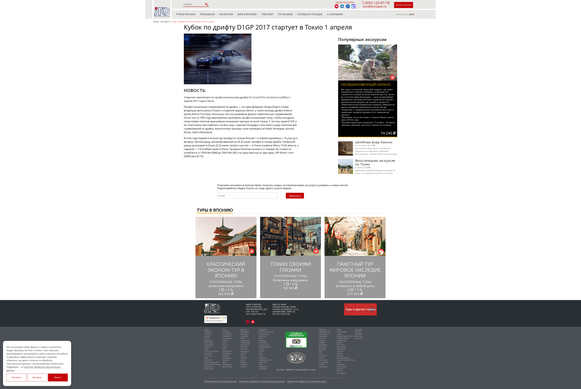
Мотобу (244, 347)
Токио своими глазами (290, 267)
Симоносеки (324, 332)
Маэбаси (245, 334)
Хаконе (340, 351)
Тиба (320, 351)
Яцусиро (359, 338)
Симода (322, 329)
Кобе (224, 342)
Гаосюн (208, 347)
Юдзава (358, 329)
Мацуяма (245, 332)
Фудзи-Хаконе (343, 338)
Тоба (320, 353)
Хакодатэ (341, 349)
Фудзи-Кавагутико (345, 336)
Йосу (224, 329)
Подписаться (295, 196)
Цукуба (340, 369)
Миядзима (245, 342)
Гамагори (208, 345)
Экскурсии (226, 14)
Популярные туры (226, 282)
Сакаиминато (265, 360)
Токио (321, 358)
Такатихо (322, 347)
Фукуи (339, 342)
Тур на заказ (285, 14)
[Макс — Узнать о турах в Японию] (353, 6)
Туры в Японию (185, 14)
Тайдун (321, 342)
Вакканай (208, 342)
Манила (226, 360)
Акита (206, 329)
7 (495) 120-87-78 (376, 3)
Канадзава (227, 338)
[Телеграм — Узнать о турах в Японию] (342, 6)
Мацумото (227, 364)
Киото (225, 340)
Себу (261, 364)
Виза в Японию (247, 14)
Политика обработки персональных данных (262, 381)
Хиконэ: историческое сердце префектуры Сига (345, 359)
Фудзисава (341, 340)
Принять (58, 377)
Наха (243, 360)
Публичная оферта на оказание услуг (306, 381)
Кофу (224, 347)
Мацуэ (243, 329)
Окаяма (262, 340)
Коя (224, 349)
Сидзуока (263, 367)
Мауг (224, 362)
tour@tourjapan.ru (374, 6)
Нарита (244, 358)
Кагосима (227, 334)
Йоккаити (208, 367)
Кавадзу (226, 332)
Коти (224, 345)
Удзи (339, 329)
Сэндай (321, 340)
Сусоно (322, 338)
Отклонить (16, 377)
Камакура (226, 336)
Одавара (262, 329)
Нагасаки (245, 351)
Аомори (208, 332)
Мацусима (227, 367)
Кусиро (225, 356)
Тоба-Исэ (322, 356)
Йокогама (209, 369)
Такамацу (322, 345)
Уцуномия (341, 332)
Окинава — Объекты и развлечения (264, 344)
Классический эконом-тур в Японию (226, 270)
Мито (243, 338)
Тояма (321, 364)
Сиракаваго (323, 334)
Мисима (244, 336)
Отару (261, 351)
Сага (261, 356)
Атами (207, 336)
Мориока (245, 345)
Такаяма (322, 349)
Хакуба (340, 353)
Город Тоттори (211, 351)
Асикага (208, 334)
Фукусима (341, 347)
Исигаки (208, 360)
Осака (261, 349)
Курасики (226, 353)
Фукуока (341, 345)
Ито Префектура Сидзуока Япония (212, 363)
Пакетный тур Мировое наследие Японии (355, 270)
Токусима (323, 360)
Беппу (207, 338)
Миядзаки (245, 340)
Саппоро (263, 362)
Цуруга (340, 371)
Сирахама (322, 336)
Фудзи (339, 334)
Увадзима (323, 367)
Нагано (244, 349)
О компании (335, 14)
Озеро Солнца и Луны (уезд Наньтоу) (266, 334)
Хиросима (341, 367)
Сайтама (262, 358)
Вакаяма (208, 340)
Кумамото (227, 351)
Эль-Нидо (341, 373)
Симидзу (263, 369)
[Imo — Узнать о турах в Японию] (348, 6)
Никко (243, 367)
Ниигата (244, 364)
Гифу (206, 349)
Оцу (260, 353)
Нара (243, 356)
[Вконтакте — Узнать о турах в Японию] (337, 6)
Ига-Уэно (208, 356)
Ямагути (359, 336)
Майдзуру (226, 358)
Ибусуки (208, 353)
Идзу (206, 358)
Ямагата (358, 334)
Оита (261, 338)
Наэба (243, 362)
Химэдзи (341, 364)
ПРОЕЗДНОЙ (207, 14)
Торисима (323, 362)
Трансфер (267, 14)
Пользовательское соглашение (220, 381)
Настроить (37, 377)
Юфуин (358, 332)
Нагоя (243, 353)
